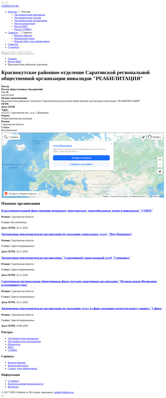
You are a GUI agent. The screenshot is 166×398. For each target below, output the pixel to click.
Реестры (13, 11)
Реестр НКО (21, 26)
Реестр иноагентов (24, 23)
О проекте (13, 47)
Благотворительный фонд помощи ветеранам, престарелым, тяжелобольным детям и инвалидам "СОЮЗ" (77, 210)
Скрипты (13, 44)
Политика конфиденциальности (25, 383)
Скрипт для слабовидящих (22, 368)
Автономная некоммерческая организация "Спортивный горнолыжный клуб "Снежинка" (66, 257)
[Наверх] (2, 396)
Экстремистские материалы (29, 14)
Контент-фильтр (23, 35)
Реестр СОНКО (23, 29)
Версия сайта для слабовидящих (32, 41)
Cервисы (13, 32)
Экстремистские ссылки (27, 17)
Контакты (13, 386)
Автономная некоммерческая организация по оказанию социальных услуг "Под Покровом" (67, 234)
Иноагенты (14, 344)
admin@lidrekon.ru (64, 392)
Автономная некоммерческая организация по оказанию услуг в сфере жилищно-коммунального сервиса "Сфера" (82, 308)
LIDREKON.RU (10, 6)
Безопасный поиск (24, 38)
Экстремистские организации (30, 20)
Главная (12, 58)
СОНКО (12, 350)
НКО (10, 347)
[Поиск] (33, 53)
